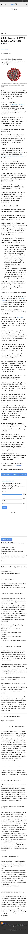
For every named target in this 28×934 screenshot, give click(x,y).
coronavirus (15, 474)
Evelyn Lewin (4, 49)
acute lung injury (6, 474)
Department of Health (17, 104)
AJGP (14, 926)
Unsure (5, 500)
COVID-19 (23, 474)
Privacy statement (14, 925)
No (4, 496)
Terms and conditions (5, 925)
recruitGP (25, 925)
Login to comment (6, 539)
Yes (5, 491)
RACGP (20, 925)
